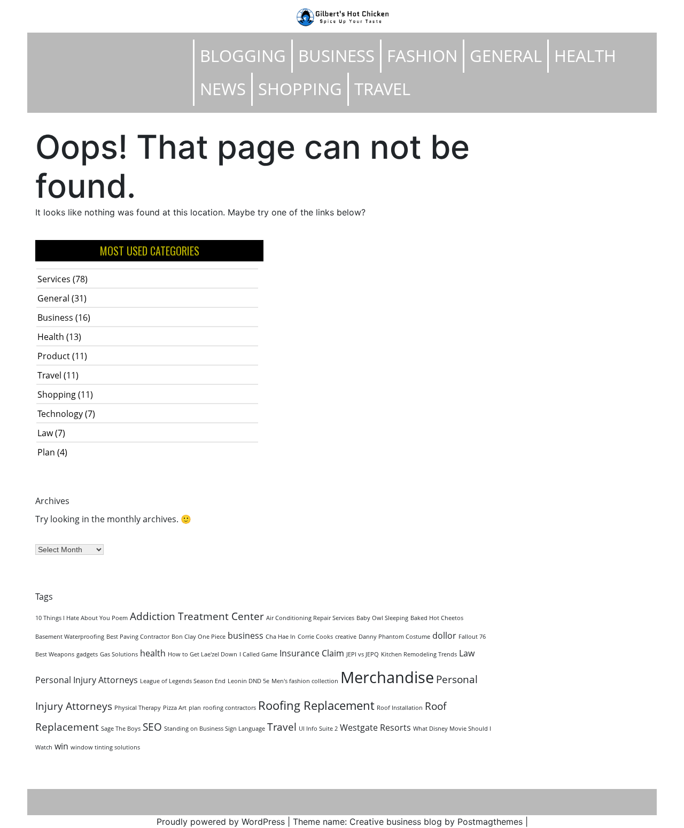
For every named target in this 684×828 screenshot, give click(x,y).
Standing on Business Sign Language (214, 728)
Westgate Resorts (375, 727)
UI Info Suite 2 (318, 728)
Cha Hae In (281, 636)
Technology (60, 414)
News (223, 89)
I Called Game (258, 654)
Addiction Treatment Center (197, 616)
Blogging (243, 55)
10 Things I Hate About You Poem (81, 618)
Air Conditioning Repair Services (310, 618)
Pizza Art (174, 707)
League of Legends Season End (183, 681)
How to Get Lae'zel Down (202, 654)
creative (345, 636)
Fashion (422, 55)
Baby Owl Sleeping (382, 618)
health (153, 653)
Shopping (300, 89)
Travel (382, 89)
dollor (444, 635)
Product (53, 356)
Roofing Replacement (316, 705)
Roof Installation (400, 707)
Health (585, 55)
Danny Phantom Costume (394, 636)
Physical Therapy (137, 707)
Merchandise (387, 677)
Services (54, 279)
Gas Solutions (119, 654)
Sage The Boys (121, 728)
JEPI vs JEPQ (362, 654)
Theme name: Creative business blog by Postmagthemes (408, 821)
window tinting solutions (105, 747)
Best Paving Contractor (137, 636)
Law (45, 433)
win (61, 746)
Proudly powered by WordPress (221, 821)
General (506, 55)
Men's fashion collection (304, 681)
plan (195, 707)
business (245, 635)
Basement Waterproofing (69, 636)
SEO (152, 726)
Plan (46, 452)
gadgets (87, 654)
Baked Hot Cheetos (436, 618)
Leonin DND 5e (248, 681)
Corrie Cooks (315, 636)
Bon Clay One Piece (199, 636)
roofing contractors (229, 707)
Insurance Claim (311, 653)
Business (336, 55)
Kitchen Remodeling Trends (419, 654)
